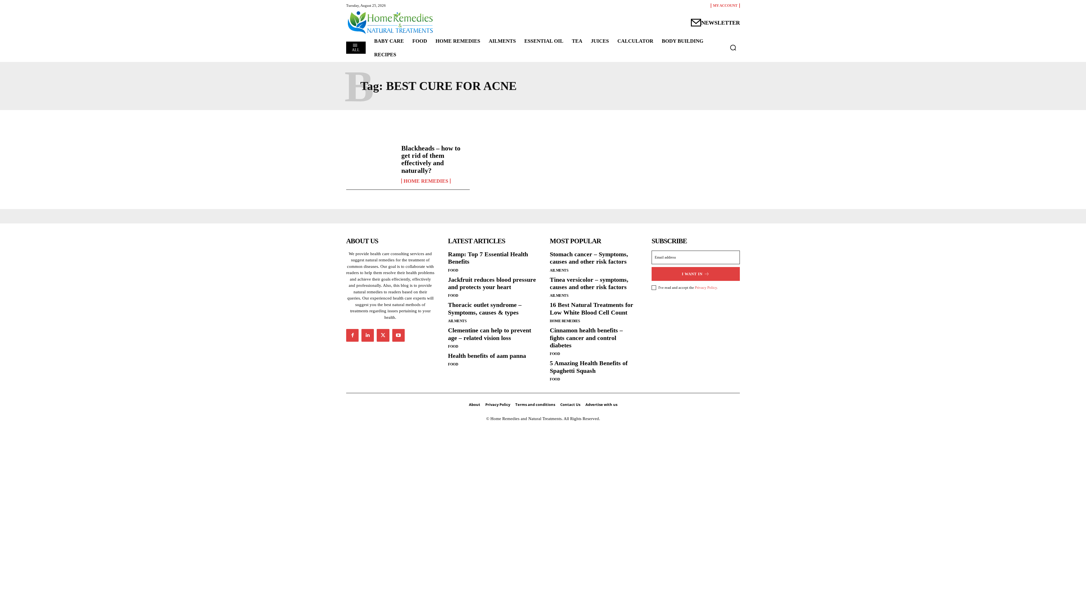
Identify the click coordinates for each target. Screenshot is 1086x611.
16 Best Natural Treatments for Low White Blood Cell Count (591, 308)
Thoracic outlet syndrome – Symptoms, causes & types (485, 308)
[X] (383, 335)
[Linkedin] (367, 335)
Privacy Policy (706, 287)
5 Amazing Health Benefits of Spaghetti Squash (589, 367)
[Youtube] (398, 335)
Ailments (457, 321)
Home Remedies (426, 181)
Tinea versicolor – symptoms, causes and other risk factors (589, 283)
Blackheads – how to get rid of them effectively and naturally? (430, 159)
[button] (733, 47)
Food (453, 270)
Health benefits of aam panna (487, 355)
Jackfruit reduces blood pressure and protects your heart (492, 283)
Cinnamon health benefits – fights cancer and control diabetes (586, 338)
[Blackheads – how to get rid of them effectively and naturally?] (371, 164)
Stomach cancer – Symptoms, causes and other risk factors (589, 258)
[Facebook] (352, 335)
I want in (692, 274)
